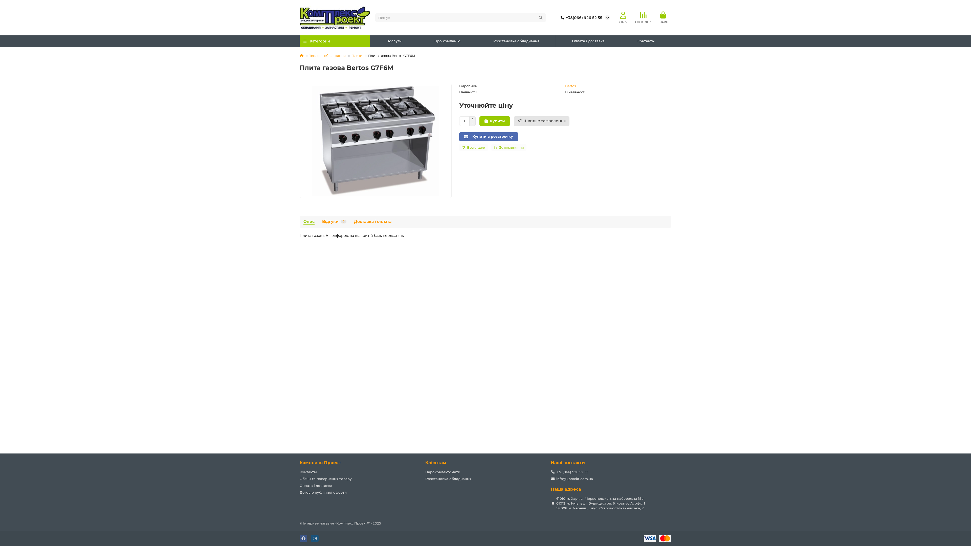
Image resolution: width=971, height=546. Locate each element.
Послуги (394, 41)
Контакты (646, 41)
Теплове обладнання (327, 56)
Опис (309, 221)
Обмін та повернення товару (326, 479)
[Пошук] (541, 18)
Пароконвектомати (442, 472)
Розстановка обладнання (516, 41)
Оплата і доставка (588, 41)
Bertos (570, 86)
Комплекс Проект (320, 462)
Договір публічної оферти (323, 492)
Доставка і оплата (372, 221)
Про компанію (447, 41)
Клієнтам (435, 462)
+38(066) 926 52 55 (584, 17)
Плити (356, 56)
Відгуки (333, 221)
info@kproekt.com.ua (574, 479)
